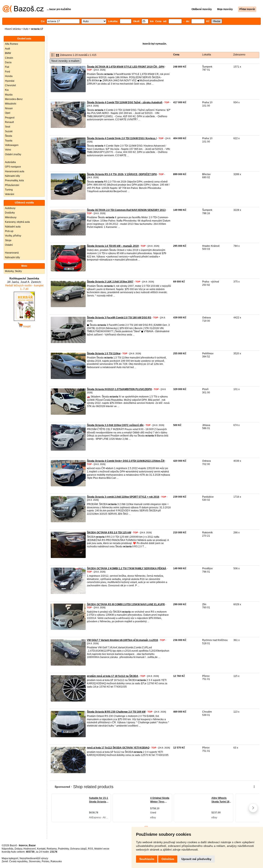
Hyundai (9, 80)
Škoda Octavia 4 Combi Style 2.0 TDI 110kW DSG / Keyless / (122, 138)
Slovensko (34, 861)
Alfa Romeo (11, 43)
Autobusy (10, 208)
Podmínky (63, 848)
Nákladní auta (13, 226)
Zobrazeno (239, 54)
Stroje (8, 240)
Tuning (9, 189)
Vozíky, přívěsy (13, 235)
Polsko (45, 861)
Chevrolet (10, 85)
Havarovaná (12, 252)
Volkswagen (11, 145)
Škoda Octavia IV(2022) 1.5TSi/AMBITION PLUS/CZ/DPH (119, 389)
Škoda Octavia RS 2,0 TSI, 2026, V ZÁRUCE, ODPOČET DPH (122, 174)
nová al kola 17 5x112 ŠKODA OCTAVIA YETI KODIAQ (118, 747)
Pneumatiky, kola (14, 180)
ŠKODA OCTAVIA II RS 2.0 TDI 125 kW (109, 532)
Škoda (8, 135)
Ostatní (9, 244)
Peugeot (9, 117)
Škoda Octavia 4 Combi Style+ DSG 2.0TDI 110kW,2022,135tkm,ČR (126, 460)
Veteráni (9, 194)
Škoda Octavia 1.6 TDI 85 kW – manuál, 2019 (113, 246)
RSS (90, 848)
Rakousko (56, 861)
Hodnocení (29, 848)
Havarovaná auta (14, 171)
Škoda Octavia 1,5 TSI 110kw (103, 353)
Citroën (9, 57)
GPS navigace (13, 166)
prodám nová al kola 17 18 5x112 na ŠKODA (112, 676)
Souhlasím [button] (146, 859)
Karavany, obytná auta (17, 221)
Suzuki (9, 131)
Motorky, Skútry (13, 271)
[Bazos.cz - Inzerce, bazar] (23, 11)
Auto (25, 29)
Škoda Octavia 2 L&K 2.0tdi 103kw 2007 (110, 281)
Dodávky (10, 212)
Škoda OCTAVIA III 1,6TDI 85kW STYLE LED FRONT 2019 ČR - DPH (125, 66)
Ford (7, 71)
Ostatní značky (13, 154)
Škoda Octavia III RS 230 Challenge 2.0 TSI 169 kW (116, 711)
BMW (8, 53)
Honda (9, 76)
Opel (7, 112)
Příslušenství (12, 185)
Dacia (8, 62)
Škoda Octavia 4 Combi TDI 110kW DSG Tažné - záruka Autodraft (124, 102)
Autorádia (10, 162)
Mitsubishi (10, 103)
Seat (7, 126)
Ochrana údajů (78, 848)
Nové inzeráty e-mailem (65, 60)
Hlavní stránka (13, 29)
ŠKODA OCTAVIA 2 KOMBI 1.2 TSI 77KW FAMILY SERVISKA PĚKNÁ (126, 568)
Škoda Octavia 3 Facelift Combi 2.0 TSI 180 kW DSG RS (119, 317)
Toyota (8, 140)
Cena (176, 54)
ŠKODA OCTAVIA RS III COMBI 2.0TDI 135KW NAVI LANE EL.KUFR (126, 604)
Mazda (9, 94)
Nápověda (7, 848)
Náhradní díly (12, 176)
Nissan (9, 108)
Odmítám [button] (167, 859)
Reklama (52, 848)
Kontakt (41, 848)
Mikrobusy (10, 217)
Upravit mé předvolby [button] (196, 859)
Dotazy (18, 848)
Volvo (8, 149)
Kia (7, 89)
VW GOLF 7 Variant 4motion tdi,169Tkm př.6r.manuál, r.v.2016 (122, 640)
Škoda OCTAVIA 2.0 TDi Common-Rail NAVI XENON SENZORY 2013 (126, 210)
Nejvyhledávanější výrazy (34, 858)
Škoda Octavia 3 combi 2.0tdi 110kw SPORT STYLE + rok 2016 (123, 496)
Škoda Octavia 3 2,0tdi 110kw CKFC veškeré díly (115, 425)
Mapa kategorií (10, 858)
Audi (7, 48)
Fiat (7, 66)
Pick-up (9, 231)
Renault (9, 122)
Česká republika (18, 861)
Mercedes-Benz (14, 99)
